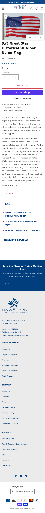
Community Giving (10, 423)
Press (4, 402)
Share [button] (10, 193)
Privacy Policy (8, 413)
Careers (5, 396)
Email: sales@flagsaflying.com (15, 335)
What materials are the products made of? (18, 214)
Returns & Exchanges (11, 371)
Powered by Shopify (29, 508)
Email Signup (7, 376)
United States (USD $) (21, 491)
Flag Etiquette (8, 438)
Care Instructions (9, 449)
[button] (3, 8)
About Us (6, 391)
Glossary (5, 460)
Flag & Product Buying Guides (15, 444)
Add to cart (22, 85)
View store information (14, 111)
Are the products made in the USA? (21, 223)
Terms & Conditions (10, 418)
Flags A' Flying (19, 508)
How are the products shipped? (22, 230)
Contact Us (7, 349)
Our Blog (6, 465)
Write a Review (9, 63)
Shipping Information (11, 365)
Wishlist (5, 360)
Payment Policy (8, 407)
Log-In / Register (9, 354)
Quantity (5, 72)
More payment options (22, 98)
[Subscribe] (40, 283)
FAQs (4, 455)
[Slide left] (35, 38)
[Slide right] (40, 38)
